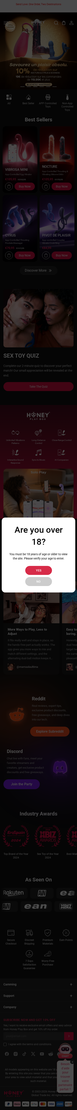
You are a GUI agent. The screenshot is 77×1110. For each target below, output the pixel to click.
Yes (38, 570)
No (38, 581)
